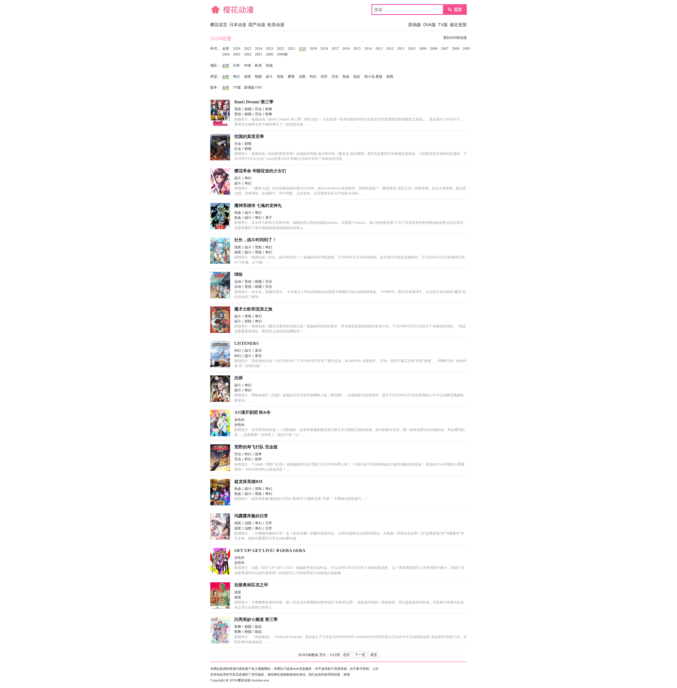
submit (455, 9)
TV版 (443, 24)
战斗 (269, 76)
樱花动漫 (218, 9)
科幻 (313, 76)
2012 (390, 48)
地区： (215, 65)
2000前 (282, 54)
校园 (258, 76)
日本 (236, 65)
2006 (455, 48)
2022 (280, 48)
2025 (247, 48)
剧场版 (414, 24)
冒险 (280, 76)
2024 (258, 48)
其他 (269, 65)
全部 (225, 48)
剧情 (389, 76)
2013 (379, 48)
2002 (247, 54)
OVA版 (429, 24)
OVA (258, 87)
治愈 (302, 76)
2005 (466, 48)
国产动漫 (256, 24)
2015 (357, 48)
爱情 (291, 76)
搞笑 (247, 76)
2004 (226, 54)
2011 (401, 48)
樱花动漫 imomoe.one (253, 680)
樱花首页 (218, 24)
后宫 (324, 76)
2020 (302, 48)
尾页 (373, 655)
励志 (356, 76)
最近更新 (458, 24)
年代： (215, 48)
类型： (215, 76)
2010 (411, 48)
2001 (258, 54)
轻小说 (369, 76)
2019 (313, 48)
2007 (445, 48)
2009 (423, 48)
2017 (335, 48)
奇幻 (236, 76)
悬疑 (379, 76)
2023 (269, 48)
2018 (324, 48)
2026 (236, 48)
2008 (433, 48)
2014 (368, 48)
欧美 (258, 65)
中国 (247, 65)
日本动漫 (237, 24)
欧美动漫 (275, 24)
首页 (346, 655)
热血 (345, 76)
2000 (269, 54)
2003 (236, 54)
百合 (335, 76)
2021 (291, 48)
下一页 (360, 655)
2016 (346, 48)
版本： (215, 87)
